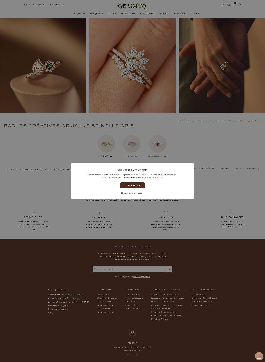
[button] (132, 193)
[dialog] (132, 181)
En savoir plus (157, 177)
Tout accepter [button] (132, 185)
